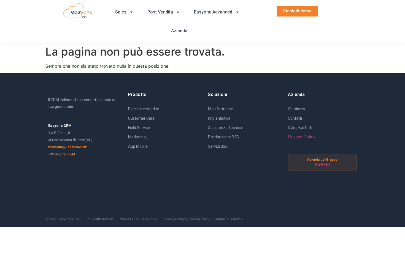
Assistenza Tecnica (225, 127)
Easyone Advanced (213, 12)
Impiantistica (219, 118)
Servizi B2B (218, 146)
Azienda (179, 30)
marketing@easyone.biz (67, 147)
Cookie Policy (199, 219)
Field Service (139, 127)
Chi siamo (296, 109)
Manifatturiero (220, 109)
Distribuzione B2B (223, 137)
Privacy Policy (301, 136)
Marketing (137, 137)
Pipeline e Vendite (143, 109)
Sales (120, 12)
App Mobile (138, 146)
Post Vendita (160, 12)
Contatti (295, 118)
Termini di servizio (228, 219)
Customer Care (141, 118)
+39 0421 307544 (61, 154)
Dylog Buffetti (300, 127)
